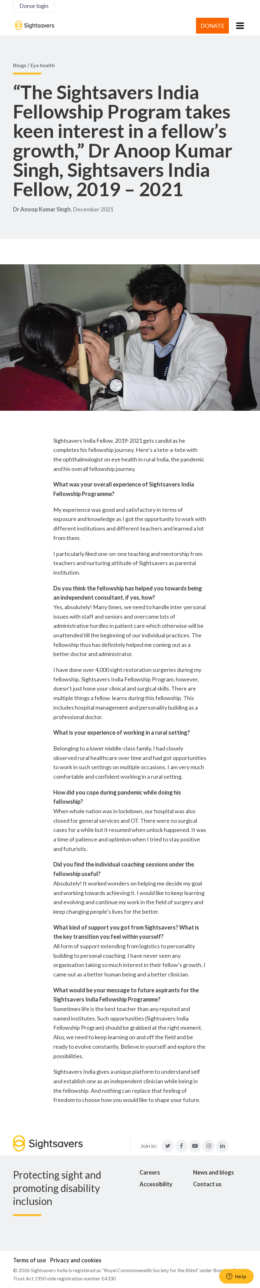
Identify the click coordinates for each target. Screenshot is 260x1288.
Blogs (19, 65)
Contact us (207, 1184)
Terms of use (29, 1260)
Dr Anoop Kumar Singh (42, 209)
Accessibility (156, 1184)
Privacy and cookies (75, 1260)
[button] (239, 25)
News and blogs (213, 1172)
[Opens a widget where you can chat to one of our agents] (236, 1277)
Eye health (42, 65)
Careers (150, 1172)
